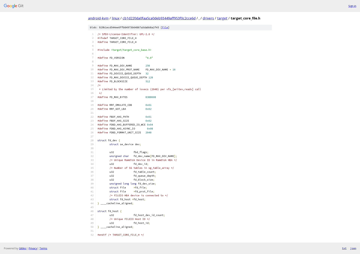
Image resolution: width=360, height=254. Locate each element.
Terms (43, 248)
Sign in (352, 6)
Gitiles (22, 248)
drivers (208, 18)
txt (344, 248)
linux (115, 18)
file (165, 27)
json (353, 248)
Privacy (32, 248)
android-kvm (98, 18)
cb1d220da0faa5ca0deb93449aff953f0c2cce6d (159, 18)
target (222, 18)
